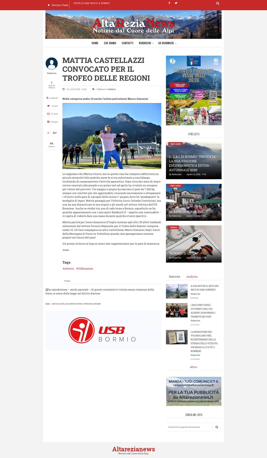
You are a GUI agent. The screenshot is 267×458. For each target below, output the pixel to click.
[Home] (133, 25)
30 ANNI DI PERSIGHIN (186, 212)
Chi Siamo (110, 43)
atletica (69, 268)
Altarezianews (133, 449)
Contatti (127, 43)
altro (193, 366)
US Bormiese (166, 43)
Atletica (112, 89)
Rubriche (145, 43)
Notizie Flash (60, 5)
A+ (55, 132)
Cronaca (173, 227)
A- (48, 132)
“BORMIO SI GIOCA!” (184, 253)
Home (95, 43)
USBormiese (85, 268)
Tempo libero (175, 144)
